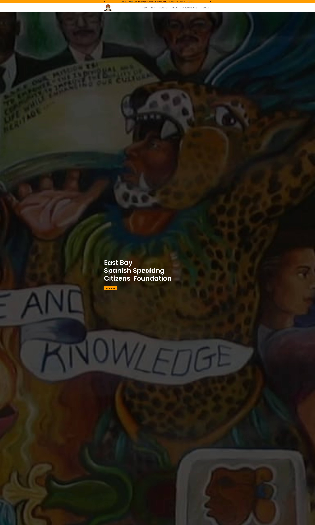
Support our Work (191, 8)
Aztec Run (175, 8)
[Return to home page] (108, 8)
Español (206, 8)
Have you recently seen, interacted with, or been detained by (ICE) (144, 2)
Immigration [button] (163, 8)
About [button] (145, 8)
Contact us (110, 288)
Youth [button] (153, 8)
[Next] (210, 1)
